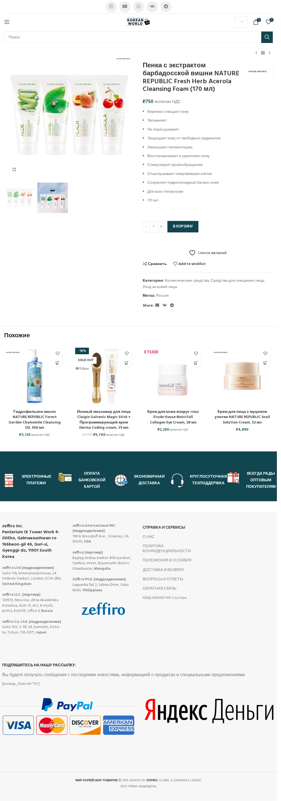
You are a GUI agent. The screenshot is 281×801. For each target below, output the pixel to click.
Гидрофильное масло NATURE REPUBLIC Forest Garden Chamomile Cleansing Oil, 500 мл (35, 420)
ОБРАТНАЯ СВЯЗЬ (159, 589)
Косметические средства (187, 281)
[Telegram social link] (166, 6)
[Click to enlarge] (14, 169)
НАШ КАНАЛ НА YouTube (165, 598)
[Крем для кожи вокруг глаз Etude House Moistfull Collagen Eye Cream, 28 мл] (173, 376)
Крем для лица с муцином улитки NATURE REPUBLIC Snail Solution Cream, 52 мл (242, 417)
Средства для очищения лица (237, 281)
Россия (162, 296)
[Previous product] (256, 53)
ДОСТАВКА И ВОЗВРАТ (163, 570)
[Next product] (269, 53)
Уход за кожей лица (160, 287)
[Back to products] (263, 53)
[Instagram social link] (111, 6)
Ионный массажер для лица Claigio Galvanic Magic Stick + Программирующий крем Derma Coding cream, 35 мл (104, 420)
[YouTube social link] (124, 6)
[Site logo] (139, 22)
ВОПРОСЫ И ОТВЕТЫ (163, 579)
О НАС (148, 537)
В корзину (183, 226)
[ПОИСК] (267, 37)
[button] (57, 363)
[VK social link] (152, 6)
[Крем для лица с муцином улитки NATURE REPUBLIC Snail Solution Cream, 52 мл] (242, 376)
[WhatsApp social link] (138, 6)
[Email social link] (157, 306)
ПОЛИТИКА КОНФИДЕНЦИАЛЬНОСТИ (167, 548)
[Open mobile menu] (6, 21)
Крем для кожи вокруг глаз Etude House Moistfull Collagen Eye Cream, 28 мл (173, 417)
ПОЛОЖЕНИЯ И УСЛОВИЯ (167, 560)
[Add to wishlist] (57, 353)
